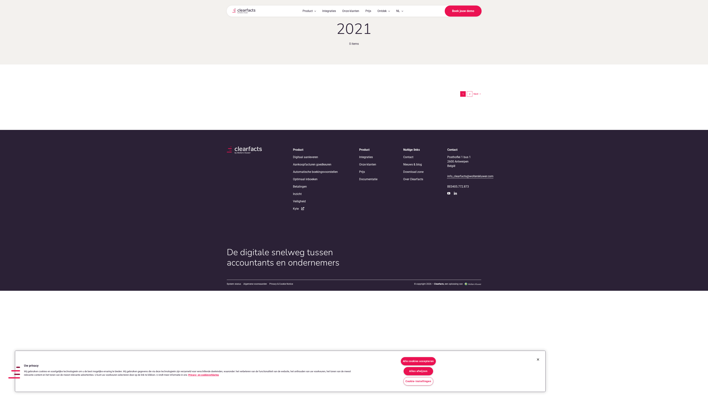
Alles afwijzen (418, 371)
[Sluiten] (538, 359)
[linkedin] (455, 193)
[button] (14, 372)
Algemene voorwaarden (255, 284)
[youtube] (448, 193)
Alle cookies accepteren (418, 361)
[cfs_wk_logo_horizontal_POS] (243, 10)
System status (234, 284)
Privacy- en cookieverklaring (203, 374)
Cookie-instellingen (418, 381)
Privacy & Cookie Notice (281, 284)
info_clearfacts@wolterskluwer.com (470, 176)
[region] (280, 371)
